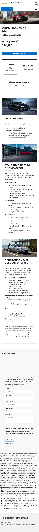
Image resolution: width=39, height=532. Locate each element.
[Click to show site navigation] (36, 9)
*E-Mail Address (9, 401)
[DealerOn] (6, 522)
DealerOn (14, 524)
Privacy (24, 524)
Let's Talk (9, 439)
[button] (7, 9)
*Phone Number (9, 408)
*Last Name (8, 395)
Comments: (8, 414)
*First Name (8, 388)
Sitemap (19, 524)
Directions (18, 9)
